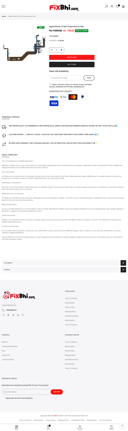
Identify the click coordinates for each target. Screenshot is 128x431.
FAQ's (4, 351)
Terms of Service (71, 298)
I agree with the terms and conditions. (19, 398)
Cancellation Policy (71, 316)
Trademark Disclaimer (10, 346)
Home (4, 16)
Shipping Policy (70, 312)
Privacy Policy (70, 307)
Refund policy (70, 303)
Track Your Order (8, 359)
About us (5, 342)
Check (89, 78)
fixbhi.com (84, 416)
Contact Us (6, 355)
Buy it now (72, 64)
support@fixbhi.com (9, 305)
